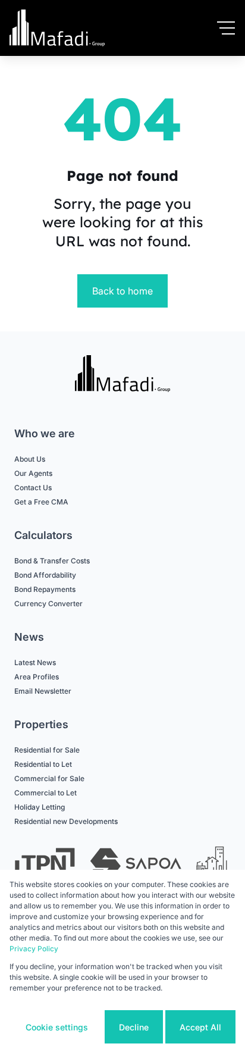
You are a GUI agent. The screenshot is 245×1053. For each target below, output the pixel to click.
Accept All (200, 1027)
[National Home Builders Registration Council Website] (213, 866)
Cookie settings (57, 1027)
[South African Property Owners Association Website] (135, 865)
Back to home (122, 291)
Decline (134, 1027)
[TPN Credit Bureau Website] (44, 865)
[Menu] (225, 27)
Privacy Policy (34, 948)
